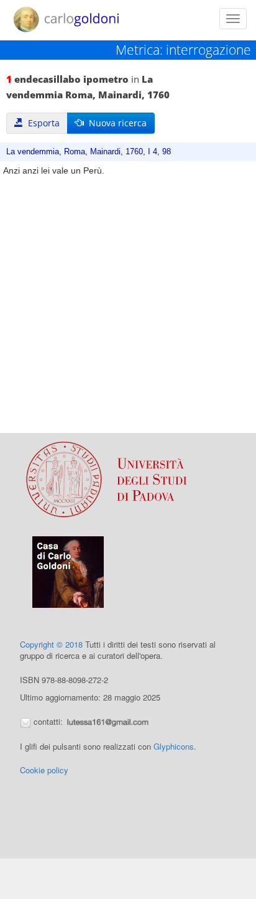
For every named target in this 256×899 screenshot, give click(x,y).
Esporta (41, 123)
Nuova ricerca (115, 123)
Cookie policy (44, 770)
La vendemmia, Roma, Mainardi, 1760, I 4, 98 (88, 151)
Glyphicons (173, 746)
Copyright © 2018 (51, 644)
